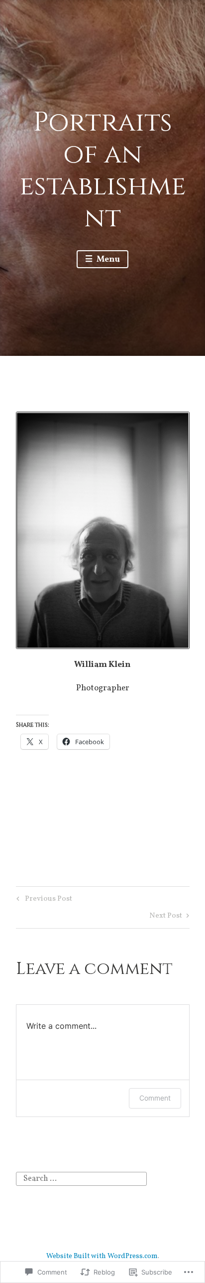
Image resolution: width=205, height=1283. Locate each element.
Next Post (165, 917)
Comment (155, 1098)
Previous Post (43, 900)
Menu (107, 259)
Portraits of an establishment (102, 170)
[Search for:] (81, 1178)
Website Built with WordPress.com (102, 1256)
